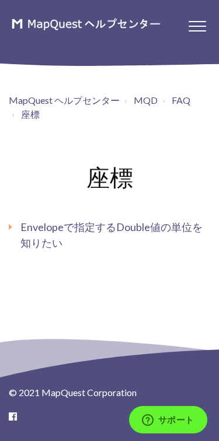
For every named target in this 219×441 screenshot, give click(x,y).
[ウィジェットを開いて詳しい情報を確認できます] (167, 420)
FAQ (181, 100)
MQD (146, 100)
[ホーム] (85, 24)
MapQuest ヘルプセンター (64, 100)
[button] (197, 26)
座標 (30, 114)
